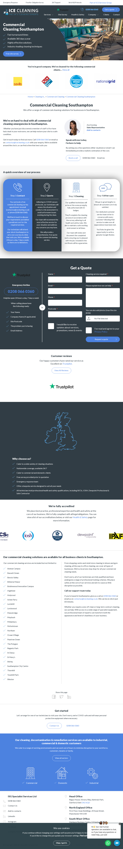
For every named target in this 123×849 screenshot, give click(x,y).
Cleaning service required (96, 274)
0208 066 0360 (92, 9)
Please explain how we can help (98, 285)
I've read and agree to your (106, 330)
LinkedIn (11, 816)
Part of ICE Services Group (101, 2)
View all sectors (61, 758)
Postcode (52, 309)
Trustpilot (67, 363)
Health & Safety (77, 14)
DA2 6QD (86, 802)
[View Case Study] (21, 81)
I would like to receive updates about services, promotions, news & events (69, 327)
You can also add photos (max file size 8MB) (101, 311)
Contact (116, 14)
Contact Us (12, 805)
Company (92, 14)
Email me (101, 158)
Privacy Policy (100, 331)
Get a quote (109, 9)
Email (50, 285)
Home (30, 96)
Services (47, 14)
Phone (50, 297)
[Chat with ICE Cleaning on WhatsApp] (108, 843)
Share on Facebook (54, 696)
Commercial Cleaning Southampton (80, 96)
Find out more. (86, 835)
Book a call (73, 158)
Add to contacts (93, 130)
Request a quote (101, 339)
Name (50, 274)
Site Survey (62, 14)
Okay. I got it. (61, 843)
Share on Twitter (61, 696)
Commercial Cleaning (55, 96)
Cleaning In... (40, 96)
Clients (106, 14)
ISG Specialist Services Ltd (20, 12)
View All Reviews (61, 370)
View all (65, 70)
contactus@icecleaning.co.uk (17, 142)
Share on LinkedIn (69, 696)
